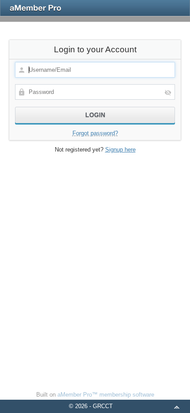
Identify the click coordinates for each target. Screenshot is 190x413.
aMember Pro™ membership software (105, 394)
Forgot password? (95, 133)
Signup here (120, 149)
